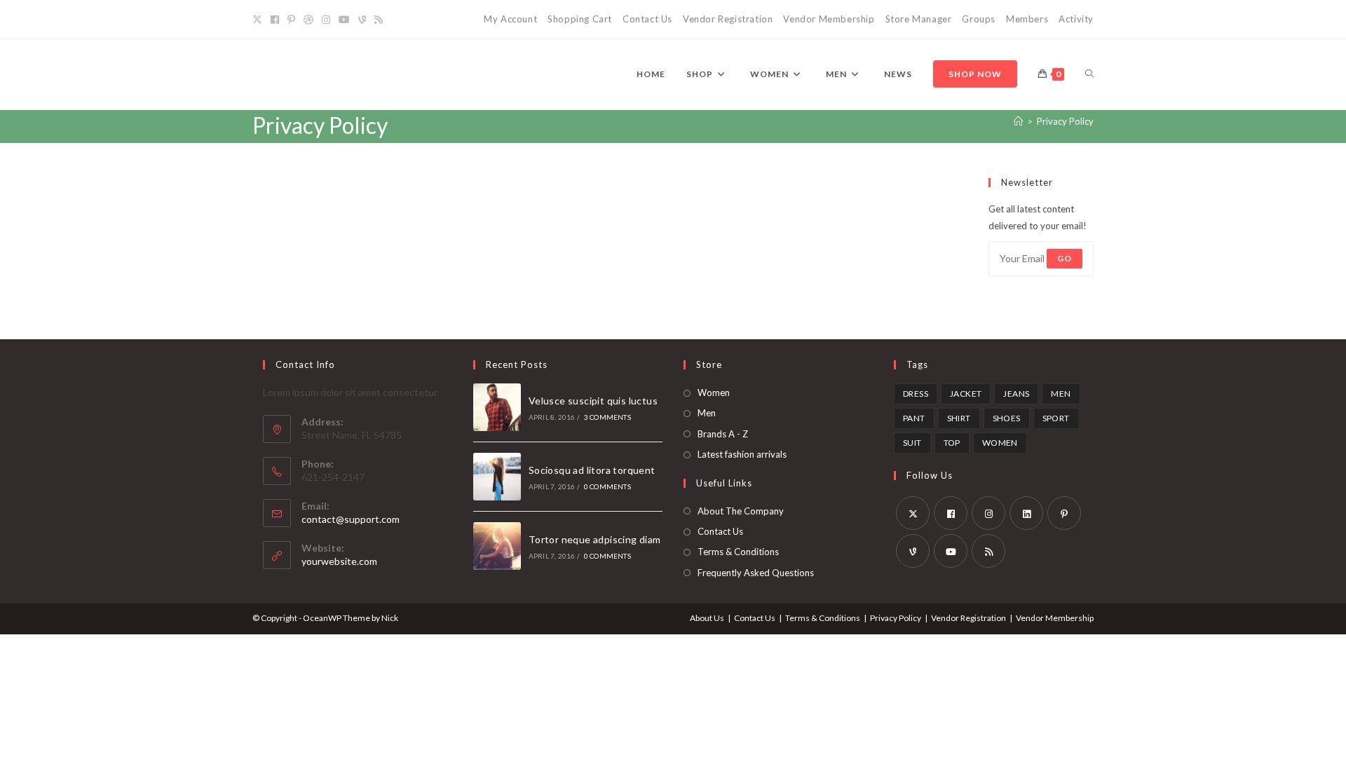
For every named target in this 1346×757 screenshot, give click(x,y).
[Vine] (362, 20)
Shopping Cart (580, 19)
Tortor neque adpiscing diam (595, 539)
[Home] (1018, 121)
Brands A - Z (723, 433)
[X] (259, 20)
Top (952, 442)
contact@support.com (350, 519)
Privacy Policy (1065, 121)
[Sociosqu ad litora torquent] (497, 476)
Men (707, 412)
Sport (1056, 418)
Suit (912, 442)
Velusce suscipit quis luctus (593, 401)
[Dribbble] (308, 20)
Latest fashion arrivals (742, 454)
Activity (1076, 19)
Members (1027, 19)
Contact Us (647, 19)
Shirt (959, 418)
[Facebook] (274, 20)
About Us (707, 618)
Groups (978, 19)
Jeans (1016, 393)
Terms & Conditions (738, 551)
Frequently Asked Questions (756, 572)
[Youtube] (344, 20)
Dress (915, 393)
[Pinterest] (291, 20)
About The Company (741, 511)
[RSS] (378, 20)
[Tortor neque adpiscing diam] (497, 546)
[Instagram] (326, 20)
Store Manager (918, 19)
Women (714, 392)
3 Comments (607, 417)
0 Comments (607, 486)
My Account (510, 19)
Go (1064, 258)
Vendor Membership (828, 19)
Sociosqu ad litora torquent (592, 470)
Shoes (1007, 418)
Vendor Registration (728, 19)
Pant (914, 418)
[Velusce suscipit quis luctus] (497, 407)
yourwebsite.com (339, 561)
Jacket (965, 393)
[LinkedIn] (1026, 513)
